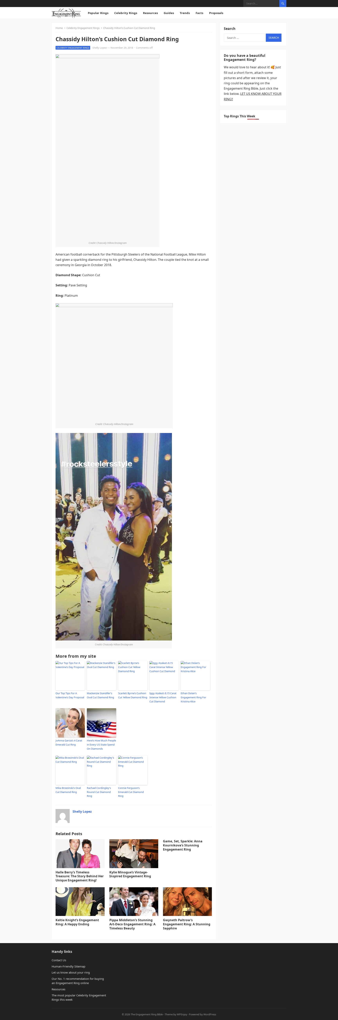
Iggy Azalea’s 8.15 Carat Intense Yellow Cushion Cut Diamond (162, 697)
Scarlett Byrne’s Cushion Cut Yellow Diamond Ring (132, 695)
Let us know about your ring (71, 972)
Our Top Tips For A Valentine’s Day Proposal (70, 695)
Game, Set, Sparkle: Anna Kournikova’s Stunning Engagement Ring (182, 845)
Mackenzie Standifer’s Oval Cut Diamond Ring (100, 695)
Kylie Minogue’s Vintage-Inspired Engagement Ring (130, 874)
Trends (185, 13)
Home (59, 28)
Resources (150, 13)
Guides (169, 13)
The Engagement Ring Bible (147, 1014)
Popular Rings (98, 13)
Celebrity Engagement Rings (83, 28)
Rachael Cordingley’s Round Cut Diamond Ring (99, 792)
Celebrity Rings (125, 13)
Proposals (216, 13)
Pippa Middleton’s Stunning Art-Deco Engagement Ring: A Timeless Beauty (132, 924)
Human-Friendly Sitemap (68, 966)
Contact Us (59, 960)
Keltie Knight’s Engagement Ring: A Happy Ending (77, 922)
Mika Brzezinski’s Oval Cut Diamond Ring (68, 790)
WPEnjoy (182, 1014)
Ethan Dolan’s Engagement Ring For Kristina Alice (193, 697)
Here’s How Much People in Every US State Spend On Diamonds (101, 744)
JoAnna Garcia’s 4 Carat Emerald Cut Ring (69, 742)
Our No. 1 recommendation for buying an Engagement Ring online (78, 981)
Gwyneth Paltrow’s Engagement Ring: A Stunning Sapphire (186, 924)
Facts (199, 13)
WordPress (209, 1014)
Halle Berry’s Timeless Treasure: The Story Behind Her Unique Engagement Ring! (80, 876)
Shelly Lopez (99, 47)
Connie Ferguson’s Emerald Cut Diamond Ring (131, 792)
